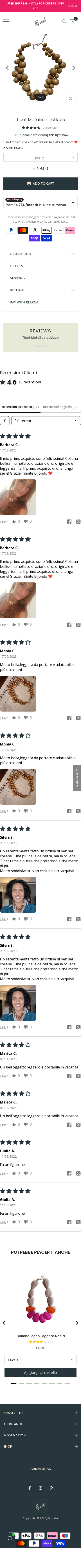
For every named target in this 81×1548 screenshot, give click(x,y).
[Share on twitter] (78, 522)
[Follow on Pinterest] (51, 1488)
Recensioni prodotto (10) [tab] (20, 407)
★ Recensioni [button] (77, 778)
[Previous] (11, 68)
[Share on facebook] (69, 522)
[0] (71, 21)
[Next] (70, 68)
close (74, 5)
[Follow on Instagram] (40, 1488)
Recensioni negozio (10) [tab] (61, 407)
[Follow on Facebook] (30, 1488)
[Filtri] (4, 420)
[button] (31, 128)
